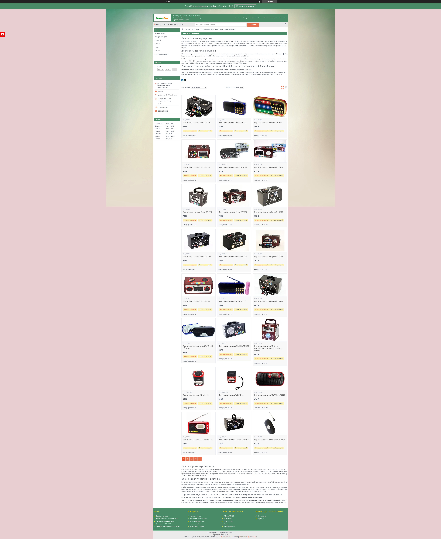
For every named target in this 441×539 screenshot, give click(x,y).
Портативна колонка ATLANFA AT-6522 (269, 440)
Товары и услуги (249, 18)
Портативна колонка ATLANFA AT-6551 (198, 440)
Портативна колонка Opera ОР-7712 (268, 257)
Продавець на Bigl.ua (220, 535)
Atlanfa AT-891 (229, 516)
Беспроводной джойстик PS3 (167, 519)
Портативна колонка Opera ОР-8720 (268, 167)
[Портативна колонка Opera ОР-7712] (270, 240)
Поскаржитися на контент (229, 537)
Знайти (253, 24)
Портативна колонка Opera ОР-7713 (233, 212)
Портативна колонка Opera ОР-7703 (268, 212)
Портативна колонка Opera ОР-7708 (197, 257)
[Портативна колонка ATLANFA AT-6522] (270, 423)
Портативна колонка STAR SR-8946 (196, 301)
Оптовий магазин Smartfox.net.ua (168, 526)
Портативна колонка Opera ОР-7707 (197, 123)
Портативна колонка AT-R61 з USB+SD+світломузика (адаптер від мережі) (268, 348)
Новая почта (262, 516)
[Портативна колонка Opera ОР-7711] (234, 240)
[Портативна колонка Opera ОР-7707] (198, 106)
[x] (185, 81)
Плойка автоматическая (165, 521)
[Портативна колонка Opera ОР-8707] (234, 151)
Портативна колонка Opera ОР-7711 (233, 257)
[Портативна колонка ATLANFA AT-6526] (270, 378)
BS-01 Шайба (228, 519)
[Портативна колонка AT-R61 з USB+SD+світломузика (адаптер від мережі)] (270, 329)
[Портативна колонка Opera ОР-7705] (270, 285)
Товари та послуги (192, 29)
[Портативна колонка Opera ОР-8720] (270, 151)
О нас (260, 18)
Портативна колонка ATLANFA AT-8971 (234, 440)
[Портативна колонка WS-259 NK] (198, 378)
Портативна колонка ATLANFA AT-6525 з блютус (198, 347)
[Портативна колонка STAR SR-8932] (198, 151)
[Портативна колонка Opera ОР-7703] (270, 195)
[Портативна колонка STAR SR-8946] (198, 285)
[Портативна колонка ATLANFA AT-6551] (198, 423)
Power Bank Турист (197, 526)
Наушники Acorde (196, 524)
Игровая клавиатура (197, 521)
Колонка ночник (196, 516)
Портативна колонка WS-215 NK (231, 395)
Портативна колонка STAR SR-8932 (196, 167)
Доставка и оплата (279, 18)
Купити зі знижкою (245, 6)
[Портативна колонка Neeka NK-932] (234, 106)
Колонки (227, 524)
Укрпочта (261, 519)
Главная (238, 18)
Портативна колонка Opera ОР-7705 (268, 301)
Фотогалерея (160, 33)
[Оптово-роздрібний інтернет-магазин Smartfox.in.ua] (162, 18)
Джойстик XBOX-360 (163, 524)
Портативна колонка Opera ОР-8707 (233, 167)
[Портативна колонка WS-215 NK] (234, 378)
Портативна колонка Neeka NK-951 (268, 123)
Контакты (267, 18)
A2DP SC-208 (228, 521)
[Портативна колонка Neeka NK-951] (270, 106)
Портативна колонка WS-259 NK (195, 395)
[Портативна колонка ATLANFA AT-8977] (234, 329)
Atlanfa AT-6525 (229, 526)
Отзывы (157, 51)
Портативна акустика (209, 29)
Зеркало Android (162, 516)
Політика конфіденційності (248, 537)
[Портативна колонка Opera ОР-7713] (234, 195)
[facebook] (182, 81)
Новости (158, 40)
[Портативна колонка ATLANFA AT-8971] (234, 423)
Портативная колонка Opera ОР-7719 (197, 212)
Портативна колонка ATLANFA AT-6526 (269, 395)
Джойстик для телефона (199, 519)
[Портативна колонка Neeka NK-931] (234, 285)
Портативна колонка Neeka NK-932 (232, 123)
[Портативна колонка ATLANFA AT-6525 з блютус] (198, 329)
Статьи (157, 44)
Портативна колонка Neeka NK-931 (232, 301)
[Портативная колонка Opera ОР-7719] (198, 195)
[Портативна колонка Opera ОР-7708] (198, 240)
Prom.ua (231, 533)
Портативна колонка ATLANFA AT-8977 (234, 346)
